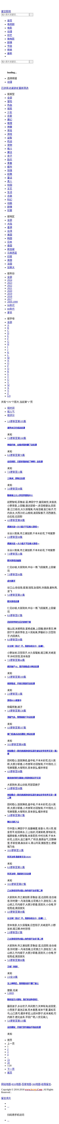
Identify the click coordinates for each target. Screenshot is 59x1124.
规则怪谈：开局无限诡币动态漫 (21, 683)
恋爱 (9, 116)
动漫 (9, 31)
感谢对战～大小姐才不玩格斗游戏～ (23, 527)
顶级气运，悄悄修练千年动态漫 (21, 717)
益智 (9, 137)
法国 (9, 264)
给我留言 (46, 1084)
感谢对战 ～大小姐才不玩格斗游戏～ (23, 543)
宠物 (9, 145)
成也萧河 (11, 581)
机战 (9, 141)
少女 (9, 112)
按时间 (11, 408)
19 (8, 1060)
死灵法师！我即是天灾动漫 (19, 874)
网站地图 (6, 1084)
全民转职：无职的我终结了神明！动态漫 (25, 462)
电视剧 (11, 24)
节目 (9, 46)
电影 (9, 28)
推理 (9, 123)
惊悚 (9, 170)
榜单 (9, 49)
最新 (9, 53)
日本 (9, 242)
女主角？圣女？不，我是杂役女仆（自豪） (26, 646)
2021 (9, 288)
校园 (9, 185)
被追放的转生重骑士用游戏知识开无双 (24, 778)
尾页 (9, 1072)
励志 (9, 159)
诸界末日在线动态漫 (16, 428)
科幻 (9, 199)
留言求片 (6, 1098)
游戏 (9, 134)
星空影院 (6, 11)
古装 (9, 196)
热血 (9, 105)
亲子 (9, 156)
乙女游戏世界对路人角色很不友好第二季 (25, 891)
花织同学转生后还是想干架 (19, 622)
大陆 (9, 224)
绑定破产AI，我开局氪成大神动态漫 (23, 666)
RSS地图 (16, 1084)
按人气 (11, 411)
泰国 (9, 245)
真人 (9, 181)
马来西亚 (12, 253)
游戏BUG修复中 (14, 700)
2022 (9, 285)
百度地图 (26, 1084)
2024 (9, 280)
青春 (9, 163)
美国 (9, 234)
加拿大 (11, 267)
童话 (9, 177)
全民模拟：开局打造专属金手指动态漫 (24, 1027)
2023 (9, 282)
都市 (9, 167)
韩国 (9, 238)
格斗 (9, 148)
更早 (9, 312)
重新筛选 (23, 88)
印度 (9, 256)
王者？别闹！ (13, 967)
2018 (9, 296)
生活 (9, 192)
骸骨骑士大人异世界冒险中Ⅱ (20, 495)
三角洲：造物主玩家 (16, 478)
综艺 (9, 35)
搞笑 (9, 108)
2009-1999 (12, 302)
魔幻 (9, 119)
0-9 (8, 396)
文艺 (9, 188)
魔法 (9, 152)
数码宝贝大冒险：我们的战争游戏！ (23, 999)
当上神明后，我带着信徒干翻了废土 (23, 983)
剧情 (9, 42)
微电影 (11, 39)
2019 (9, 293)
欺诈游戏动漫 (13, 601)
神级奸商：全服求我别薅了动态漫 (22, 445)
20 (8, 1063)
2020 (9, 291)
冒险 (9, 101)
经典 (9, 174)
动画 (9, 203)
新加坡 (11, 249)
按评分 (11, 415)
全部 (9, 97)
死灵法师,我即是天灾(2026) (19, 857)
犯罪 (9, 210)
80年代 (11, 309)
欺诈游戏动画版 (14, 560)
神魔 (9, 127)
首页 (9, 20)
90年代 (11, 305)
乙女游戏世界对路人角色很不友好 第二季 (25, 939)
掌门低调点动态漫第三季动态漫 (21, 734)
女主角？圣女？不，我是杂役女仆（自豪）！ (27, 918)
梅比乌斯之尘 (13, 822)
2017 (9, 299)
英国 (9, 260)
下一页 (11, 1069)
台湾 (9, 231)
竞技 (9, 130)
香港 (9, 227)
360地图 (36, 1084)
